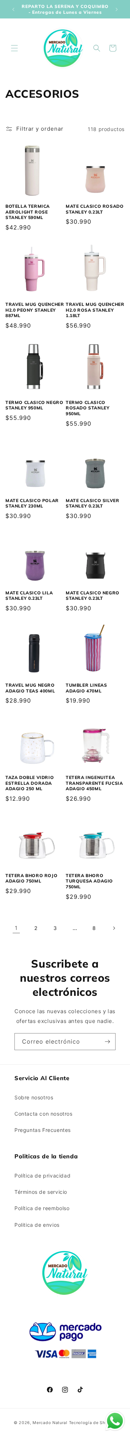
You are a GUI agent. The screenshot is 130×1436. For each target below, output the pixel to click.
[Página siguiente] (114, 928)
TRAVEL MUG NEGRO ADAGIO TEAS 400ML (30, 688)
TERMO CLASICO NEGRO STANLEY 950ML (34, 405)
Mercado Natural (50, 1422)
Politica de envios (37, 1225)
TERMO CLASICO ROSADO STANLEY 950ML (87, 408)
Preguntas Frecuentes (42, 1130)
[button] (14, 48)
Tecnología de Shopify (93, 1422)
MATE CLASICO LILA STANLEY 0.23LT (29, 595)
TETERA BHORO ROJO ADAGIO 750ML (31, 878)
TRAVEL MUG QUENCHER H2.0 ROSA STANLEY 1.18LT (95, 310)
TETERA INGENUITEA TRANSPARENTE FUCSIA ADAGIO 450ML (94, 783)
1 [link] (16, 928)
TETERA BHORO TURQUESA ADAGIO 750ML (89, 881)
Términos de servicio (40, 1192)
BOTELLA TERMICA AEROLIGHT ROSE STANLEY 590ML (27, 211)
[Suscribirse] (107, 1041)
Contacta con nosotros (43, 1114)
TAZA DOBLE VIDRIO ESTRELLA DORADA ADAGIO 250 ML (29, 783)
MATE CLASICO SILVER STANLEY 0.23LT (92, 503)
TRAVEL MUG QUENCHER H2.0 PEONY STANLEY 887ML (34, 310)
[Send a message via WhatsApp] (115, 1421)
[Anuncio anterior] (13, 9)
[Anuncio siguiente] (117, 9)
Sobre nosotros (33, 1097)
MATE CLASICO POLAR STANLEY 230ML (32, 503)
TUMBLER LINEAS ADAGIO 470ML (86, 688)
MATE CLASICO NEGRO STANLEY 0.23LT (93, 595)
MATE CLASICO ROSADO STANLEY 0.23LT (95, 209)
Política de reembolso (42, 1208)
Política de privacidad (42, 1175)
